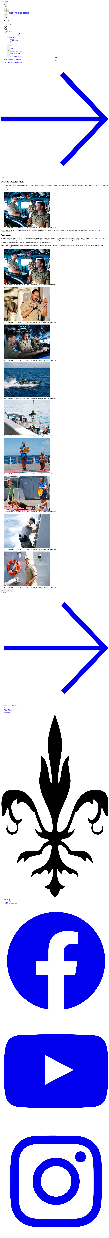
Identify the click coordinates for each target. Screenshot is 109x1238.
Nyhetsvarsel (7, 709)
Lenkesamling (7, 900)
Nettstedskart (7, 899)
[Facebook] (56, 1015)
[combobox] (56, 33)
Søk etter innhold (8, 31)
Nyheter (12, 39)
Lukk (5, 29)
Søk (5, 6)
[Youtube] (56, 1125)
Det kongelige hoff (15, 53)
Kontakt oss (7, 712)
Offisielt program (14, 40)
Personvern (6, 902)
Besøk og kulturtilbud (15, 56)
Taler (11, 42)
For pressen (7, 707)
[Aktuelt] (8, 37)
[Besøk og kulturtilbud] (8, 56)
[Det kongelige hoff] (8, 53)
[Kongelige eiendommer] (8, 50)
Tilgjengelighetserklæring (10, 903)
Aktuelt (12, 37)
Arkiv (11, 43)
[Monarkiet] (8, 48)
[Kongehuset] (8, 45)
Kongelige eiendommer (16, 51)
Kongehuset (13, 45)
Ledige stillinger (8, 710)
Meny (6, 17)
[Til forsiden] (16, 13)
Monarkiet (12, 48)
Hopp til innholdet (5, 1)
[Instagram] (56, 1236)
